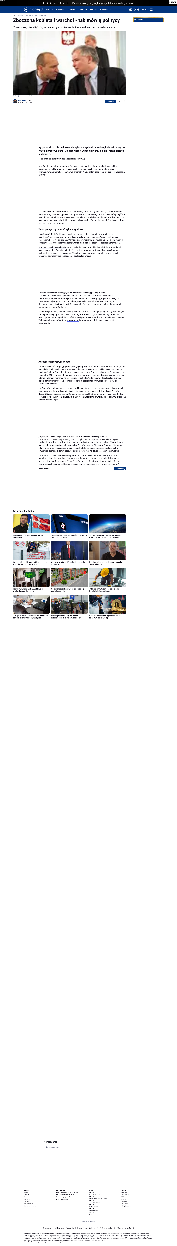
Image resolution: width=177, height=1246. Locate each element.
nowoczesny (73, 320)
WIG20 (123, 1197)
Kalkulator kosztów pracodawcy (65, 1194)
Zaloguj (144, 9)
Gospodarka (104, 9)
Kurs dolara (27, 1201)
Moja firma (71, 9)
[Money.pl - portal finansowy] (38, 9)
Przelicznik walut (28, 1204)
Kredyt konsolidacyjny (95, 1194)
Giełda (48, 9)
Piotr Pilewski (23, 100)
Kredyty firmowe (93, 1210)
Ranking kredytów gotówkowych (98, 1198)
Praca (92, 9)
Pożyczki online (93, 1206)
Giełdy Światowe (125, 1206)
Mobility (83, 9)
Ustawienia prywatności (125, 1228)
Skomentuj (111, 101)
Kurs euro (26, 1197)
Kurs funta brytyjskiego (30, 1206)
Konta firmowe (93, 1215)
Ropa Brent (124, 1204)
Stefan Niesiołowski (88, 436)
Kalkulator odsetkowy (62, 1199)
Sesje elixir (124, 1199)
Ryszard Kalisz (45, 394)
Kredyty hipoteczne (94, 1202)
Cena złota (124, 1192)
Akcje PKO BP (125, 1194)
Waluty (59, 9)
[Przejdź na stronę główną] (26, 11)
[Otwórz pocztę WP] (130, 9)
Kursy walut (27, 1194)
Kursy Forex (124, 1201)
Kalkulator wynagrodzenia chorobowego (67, 1192)
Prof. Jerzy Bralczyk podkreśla (52, 247)
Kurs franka (27, 1199)
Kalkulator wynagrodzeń (63, 1197)
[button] (136, 9)
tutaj (62, 1242)
